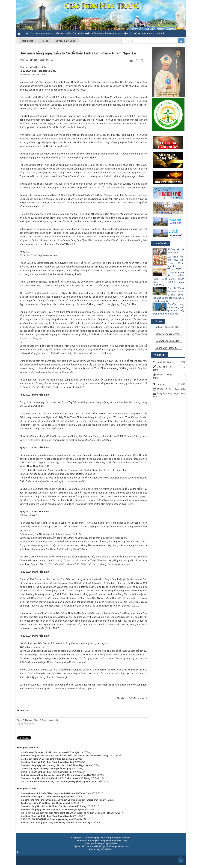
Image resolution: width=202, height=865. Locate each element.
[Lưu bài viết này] (143, 60)
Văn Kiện (147, 33)
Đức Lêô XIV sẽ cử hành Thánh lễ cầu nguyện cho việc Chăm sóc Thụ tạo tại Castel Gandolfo (168, 294)
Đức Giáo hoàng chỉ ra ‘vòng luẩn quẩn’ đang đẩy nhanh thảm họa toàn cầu (168, 308)
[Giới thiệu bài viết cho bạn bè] (131, 60)
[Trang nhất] (19, 33)
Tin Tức (28, 33)
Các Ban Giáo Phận (103, 33)
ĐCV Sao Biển (43, 33)
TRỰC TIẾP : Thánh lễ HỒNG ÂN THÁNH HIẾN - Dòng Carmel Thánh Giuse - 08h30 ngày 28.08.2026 (168, 277)
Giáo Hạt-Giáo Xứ (64, 33)
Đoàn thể (83, 33)
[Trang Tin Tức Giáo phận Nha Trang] (101, 14)
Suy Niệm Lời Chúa (128, 33)
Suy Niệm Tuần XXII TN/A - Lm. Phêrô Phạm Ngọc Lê (175, 261)
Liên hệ (160, 33)
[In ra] (137, 60)
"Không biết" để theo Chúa (175, 251)
